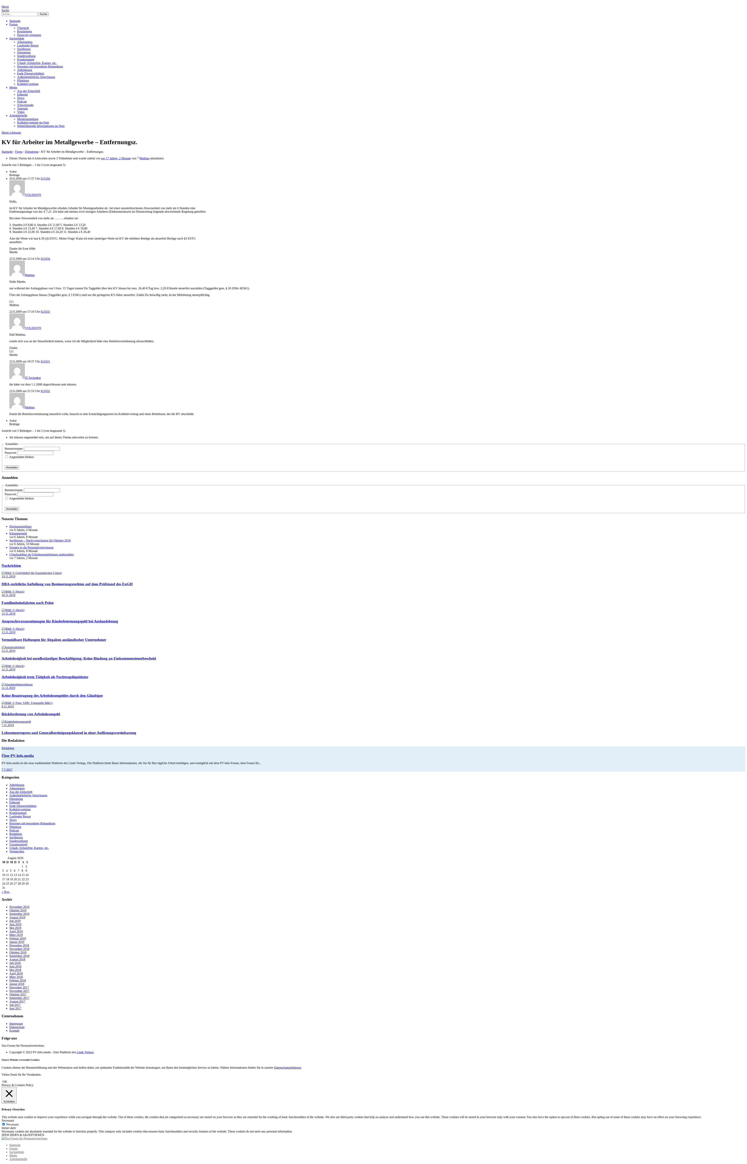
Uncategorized (18, 844)
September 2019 (19, 914)
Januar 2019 (16, 942)
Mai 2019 (15, 928)
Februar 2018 (17, 980)
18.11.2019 (8, 595)
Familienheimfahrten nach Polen (28, 603)
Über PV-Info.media (18, 756)
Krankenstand (25, 59)
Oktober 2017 (17, 994)
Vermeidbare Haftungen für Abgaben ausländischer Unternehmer (54, 640)
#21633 (45, 311)
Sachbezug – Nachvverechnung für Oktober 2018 (40, 540)
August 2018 (17, 959)
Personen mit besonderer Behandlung (40, 66)
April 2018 (16, 973)
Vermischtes (16, 851)
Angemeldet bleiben (21, 457)
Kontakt (14, 1030)
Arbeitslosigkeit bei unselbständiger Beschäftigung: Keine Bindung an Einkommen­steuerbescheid (79, 658)
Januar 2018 (16, 984)
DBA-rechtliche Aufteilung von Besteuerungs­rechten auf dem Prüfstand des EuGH (67, 584)
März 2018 (16, 977)
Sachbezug (24, 49)
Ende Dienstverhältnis (30, 73)
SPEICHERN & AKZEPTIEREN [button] (23, 1135)
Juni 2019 (15, 924)
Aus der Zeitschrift (28, 91)
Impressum (16, 1023)
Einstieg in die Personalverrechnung (31, 547)
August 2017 (17, 1001)
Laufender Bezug (28, 45)
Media (13, 87)
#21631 (45, 361)
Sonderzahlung (26, 56)
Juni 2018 (15, 966)
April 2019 (16, 931)
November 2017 (19, 991)
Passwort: (11, 452)
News (20, 98)
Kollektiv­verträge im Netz (33, 122)
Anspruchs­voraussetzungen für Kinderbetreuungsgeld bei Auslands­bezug (60, 621)
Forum (13, 24)
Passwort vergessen (29, 35)
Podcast (22, 101)
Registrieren (24, 31)
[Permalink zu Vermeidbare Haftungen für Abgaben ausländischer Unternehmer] (13, 628)
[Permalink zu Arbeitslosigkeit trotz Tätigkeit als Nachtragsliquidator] (13, 666)
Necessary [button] (8, 1120)
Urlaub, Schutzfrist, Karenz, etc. (37, 63)
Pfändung (23, 80)
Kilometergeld (18, 533)
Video (21, 112)
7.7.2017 (7, 769)
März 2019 (16, 935)
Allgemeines (24, 42)
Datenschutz (17, 1027)
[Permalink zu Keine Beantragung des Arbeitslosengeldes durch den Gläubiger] (17, 684)
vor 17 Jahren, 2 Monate (116, 158)
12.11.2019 (8, 650)
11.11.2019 (8, 688)
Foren (18, 151)
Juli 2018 (15, 963)
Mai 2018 (15, 970)
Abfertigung (24, 70)
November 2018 (19, 949)
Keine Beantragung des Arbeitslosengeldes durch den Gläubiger (52, 695)
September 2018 (19, 956)
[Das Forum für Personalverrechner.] (25, 1138)
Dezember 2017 (19, 987)
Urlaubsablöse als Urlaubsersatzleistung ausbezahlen (41, 554)
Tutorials (22, 108)
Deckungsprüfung (20, 526)
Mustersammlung (27, 119)
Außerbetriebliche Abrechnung (36, 77)
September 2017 (19, 998)
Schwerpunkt (25, 105)
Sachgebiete (16, 38)
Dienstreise (24, 52)
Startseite (14, 21)
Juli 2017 (15, 1005)
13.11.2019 (8, 632)
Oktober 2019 (17, 910)
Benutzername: (14, 448)
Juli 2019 (15, 921)
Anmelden (12, 467)
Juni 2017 (15, 1008)
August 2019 (17, 917)
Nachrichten (11, 566)
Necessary (12, 1124)
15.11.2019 (8, 613)
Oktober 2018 (17, 952)
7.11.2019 (8, 725)
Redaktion (8, 748)
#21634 (45, 258)
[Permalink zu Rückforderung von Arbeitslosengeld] (27, 703)
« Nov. (6, 892)
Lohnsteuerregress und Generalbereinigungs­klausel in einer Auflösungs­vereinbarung (69, 733)
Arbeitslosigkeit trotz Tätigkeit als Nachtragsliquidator (45, 677)
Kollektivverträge (28, 84)
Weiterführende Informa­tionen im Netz (41, 126)
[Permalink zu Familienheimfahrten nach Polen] (13, 591)
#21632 (45, 391)
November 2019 (19, 907)
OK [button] (5, 1081)
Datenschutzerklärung (287, 1067)
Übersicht (23, 28)
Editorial (22, 94)
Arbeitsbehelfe (18, 115)
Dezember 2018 (19, 945)
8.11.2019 (8, 706)
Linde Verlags (85, 1052)
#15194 (45, 178)
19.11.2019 (8, 576)
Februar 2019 (17, 938)
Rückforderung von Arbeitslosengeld (31, 714)
